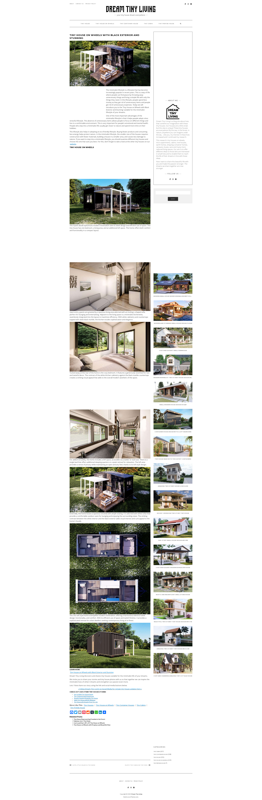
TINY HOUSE (85, 23)
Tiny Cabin (148, 23)
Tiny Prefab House (166, 23)
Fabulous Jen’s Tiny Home (82, 721)
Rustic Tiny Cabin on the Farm (136, 765)
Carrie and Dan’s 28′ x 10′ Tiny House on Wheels (89, 723)
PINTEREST (134, 788)
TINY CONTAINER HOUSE (129, 23)
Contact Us (80, 3)
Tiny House (157, 757)
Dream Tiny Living (136, 794)
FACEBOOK (128, 788)
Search (173, 199)
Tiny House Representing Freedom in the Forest (89, 719)
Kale (124, 797)
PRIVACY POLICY (90, 3)
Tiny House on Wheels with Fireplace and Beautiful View (92, 725)
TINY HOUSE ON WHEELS (105, 23)
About (72, 3)
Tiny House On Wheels (161, 760)
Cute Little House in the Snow (84, 765)
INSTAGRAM (131, 788)
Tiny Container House (161, 754)
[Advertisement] (87, 103)
